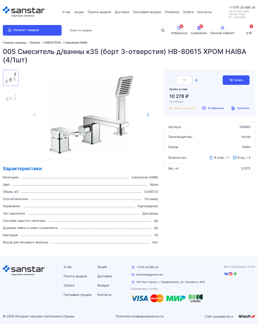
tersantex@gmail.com (149, 274)
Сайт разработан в (219, 316)
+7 (231, 7)
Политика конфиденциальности (140, 316)
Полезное (172, 12)
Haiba (246, 147)
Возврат (103, 285)
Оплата (188, 12)
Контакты (204, 12)
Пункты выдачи (99, 12)
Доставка (122, 12)
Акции (79, 12)
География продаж (147, 12)
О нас (66, 12)
